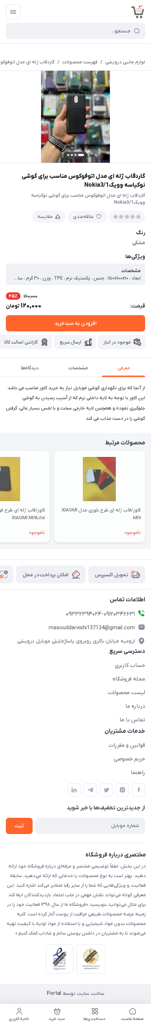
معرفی (124, 368)
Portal (54, 993)
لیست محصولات (126, 692)
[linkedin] (74, 789)
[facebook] (138, 789)
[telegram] (90, 789)
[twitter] (106, 789)
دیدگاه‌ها (30, 368)
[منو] (13, 11)
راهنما (138, 772)
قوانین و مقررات (126, 745)
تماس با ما (132, 720)
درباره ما (135, 706)
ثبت (19, 826)
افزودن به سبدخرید (75, 323)
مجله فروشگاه (129, 679)
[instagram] (122, 789)
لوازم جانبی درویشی (125, 62)
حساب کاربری (130, 665)
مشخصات (78, 368)
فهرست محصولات (79, 62)
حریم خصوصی (129, 759)
